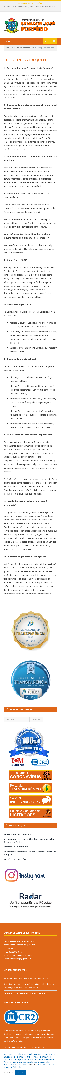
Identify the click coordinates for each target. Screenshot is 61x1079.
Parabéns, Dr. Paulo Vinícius (16, 846)
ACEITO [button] (20, 1072)
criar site (21, 1030)
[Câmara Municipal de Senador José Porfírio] (30, 25)
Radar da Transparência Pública (35, 1047)
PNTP (15, 1047)
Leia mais (33, 1064)
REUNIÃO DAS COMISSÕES (15, 859)
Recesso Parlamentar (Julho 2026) (18, 834)
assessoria (23, 1034)
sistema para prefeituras (38, 1030)
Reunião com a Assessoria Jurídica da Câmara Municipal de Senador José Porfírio (31, 6)
